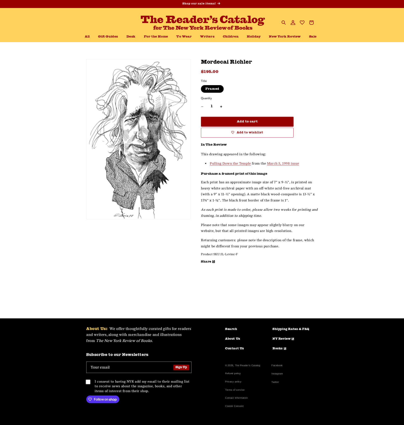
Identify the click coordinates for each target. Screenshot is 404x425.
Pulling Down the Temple (230, 163)
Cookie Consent (234, 406)
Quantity (206, 98)
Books (277, 348)
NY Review (281, 338)
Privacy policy (233, 381)
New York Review (285, 36)
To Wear (184, 36)
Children (231, 36)
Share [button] (206, 261)
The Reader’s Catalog (247, 365)
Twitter (276, 382)
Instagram (277, 374)
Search (231, 329)
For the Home (156, 36)
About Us (232, 338)
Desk (131, 36)
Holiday (253, 36)
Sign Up (181, 367)
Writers (207, 36)
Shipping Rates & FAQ (290, 329)
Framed (212, 88)
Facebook (277, 366)
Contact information (236, 398)
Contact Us (234, 348)
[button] (131, 37)
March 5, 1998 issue (283, 163)
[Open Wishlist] (302, 22)
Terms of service (235, 390)
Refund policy (233, 373)
